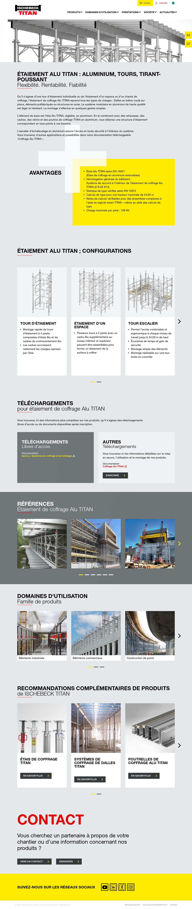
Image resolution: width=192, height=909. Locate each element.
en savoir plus (33, 775)
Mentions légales (132, 905)
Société (149, 12)
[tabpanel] (42, 321)
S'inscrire (112, 475)
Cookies (173, 905)
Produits (73, 12)
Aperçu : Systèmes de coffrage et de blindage (47, 456)
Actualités (167, 12)
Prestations (130, 12)
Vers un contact (31, 861)
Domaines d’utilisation (100, 12)
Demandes (66, 861)
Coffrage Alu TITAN (113, 466)
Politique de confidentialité (155, 905)
